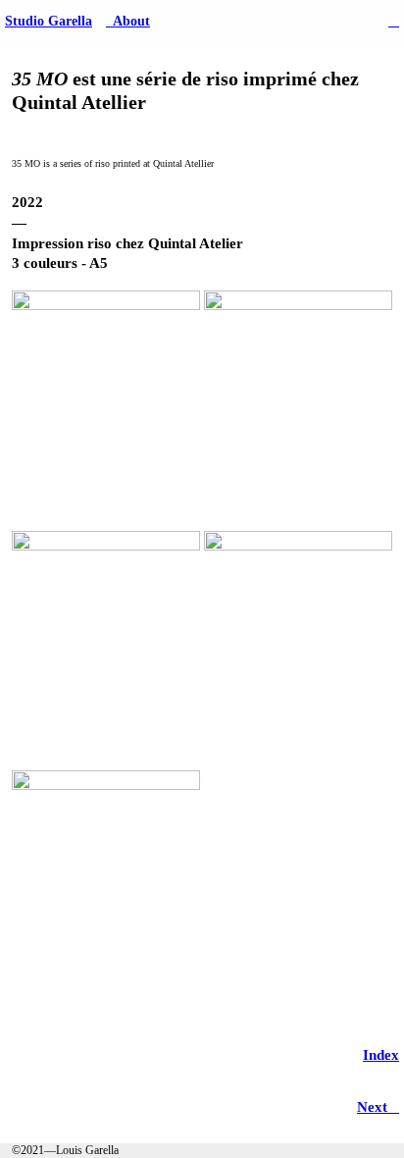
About (128, 21)
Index (381, 1055)
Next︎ (378, 1107)
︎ (393, 21)
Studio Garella (48, 21)
